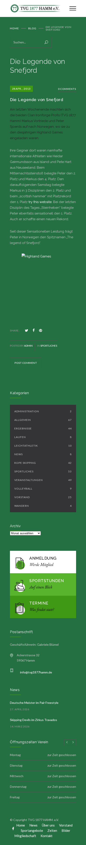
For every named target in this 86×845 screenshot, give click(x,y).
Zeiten (52, 830)
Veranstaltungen (43, 480)
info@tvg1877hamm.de (36, 672)
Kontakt (46, 836)
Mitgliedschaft (25, 836)
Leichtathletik (43, 445)
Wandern (43, 505)
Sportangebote (32, 830)
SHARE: (14, 330)
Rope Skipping (43, 462)
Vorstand (43, 497)
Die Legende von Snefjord (37, 99)
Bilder (66, 830)
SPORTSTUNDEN (46, 580)
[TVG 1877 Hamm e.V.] (36, 8)
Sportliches (48, 345)
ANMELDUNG (43, 558)
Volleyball (43, 488)
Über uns (48, 825)
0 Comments (67, 88)
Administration (43, 411)
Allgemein (43, 420)
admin (28, 345)
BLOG (32, 28)
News (43, 454)
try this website (40, 202)
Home (14, 28)
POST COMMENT (26, 362)
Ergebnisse (43, 428)
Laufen (43, 437)
